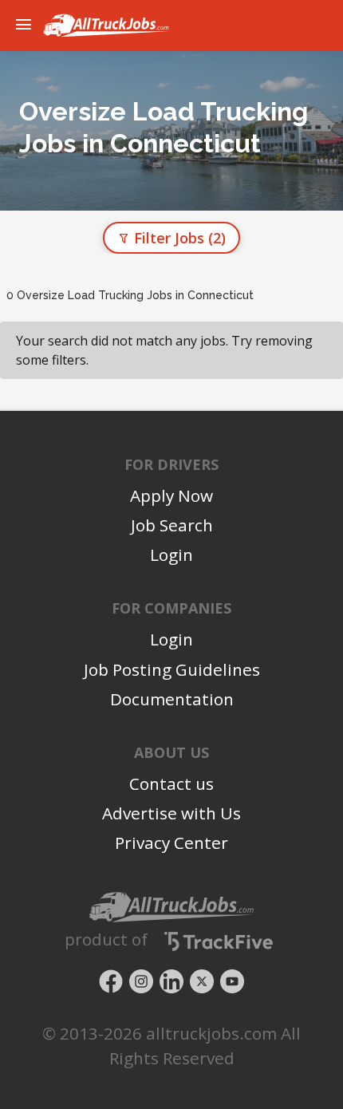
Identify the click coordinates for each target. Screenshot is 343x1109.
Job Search (172, 525)
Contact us (171, 783)
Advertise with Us (171, 813)
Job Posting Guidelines (172, 669)
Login (171, 554)
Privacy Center (171, 842)
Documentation (172, 699)
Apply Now (171, 495)
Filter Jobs (178, 237)
